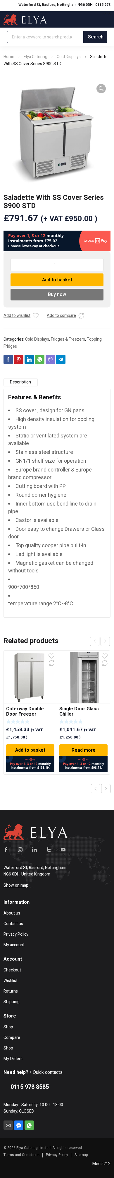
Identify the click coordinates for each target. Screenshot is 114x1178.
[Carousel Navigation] (100, 641)
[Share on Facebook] (8, 359)
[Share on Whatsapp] (39, 359)
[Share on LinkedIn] (29, 359)
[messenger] (18, 1125)
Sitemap (81, 1154)
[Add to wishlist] (36, 316)
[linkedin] (34, 849)
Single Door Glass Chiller (79, 711)
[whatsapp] (29, 1125)
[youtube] (63, 849)
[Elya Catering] (25, 19)
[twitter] (48, 849)
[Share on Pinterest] (18, 359)
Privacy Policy (57, 1154)
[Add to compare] (81, 316)
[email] (8, 1125)
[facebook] (6, 849)
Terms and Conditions (21, 1154)
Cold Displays (69, 57)
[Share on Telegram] (60, 359)
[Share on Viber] (50, 359)
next (105, 641)
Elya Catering (35, 57)
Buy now (57, 294)
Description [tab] (20, 382)
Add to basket (57, 279)
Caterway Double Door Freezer (25, 711)
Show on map (16, 885)
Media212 (101, 1164)
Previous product (95, 788)
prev (94, 641)
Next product (105, 788)
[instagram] (20, 849)
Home (9, 57)
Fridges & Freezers (68, 339)
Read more (84, 750)
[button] (101, 88)
